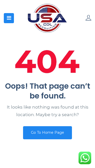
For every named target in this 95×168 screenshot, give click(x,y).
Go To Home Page (47, 132)
